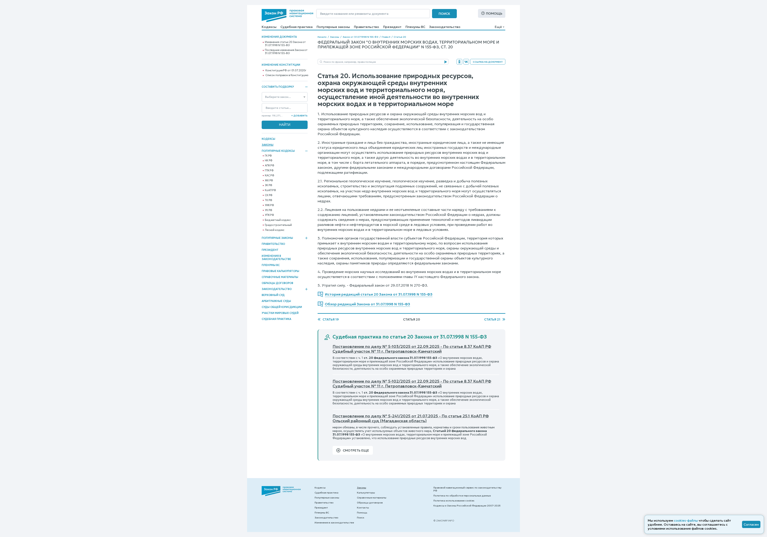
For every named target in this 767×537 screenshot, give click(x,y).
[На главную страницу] (287, 15)
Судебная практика (296, 27)
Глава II (386, 36)
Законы (267, 145)
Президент (392, 27)
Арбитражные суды (276, 301)
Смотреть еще (356, 450)
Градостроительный (278, 225)
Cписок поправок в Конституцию (286, 75)
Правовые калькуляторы (280, 271)
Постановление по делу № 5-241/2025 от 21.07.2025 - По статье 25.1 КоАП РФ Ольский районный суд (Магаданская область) (411, 418)
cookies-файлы (686, 520)
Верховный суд (273, 295)
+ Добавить (299, 115)
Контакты (363, 507)
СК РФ (268, 195)
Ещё (498, 27)
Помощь (494, 13)
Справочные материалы (280, 277)
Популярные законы (333, 27)
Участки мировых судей (280, 313)
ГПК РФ (269, 170)
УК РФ (268, 210)
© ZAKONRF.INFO (443, 520)
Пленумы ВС (415, 27)
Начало (322, 36)
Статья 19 (331, 319)
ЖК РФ (269, 180)
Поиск (444, 14)
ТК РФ (268, 200)
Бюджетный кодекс (278, 220)
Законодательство (444, 27)
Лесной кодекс (274, 230)
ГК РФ (268, 155)
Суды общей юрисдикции (282, 307)
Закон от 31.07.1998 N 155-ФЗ (360, 36)
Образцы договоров (277, 283)
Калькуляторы (366, 492)
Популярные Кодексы (278, 151)
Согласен (751, 524)
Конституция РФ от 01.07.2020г (285, 70)
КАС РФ (269, 175)
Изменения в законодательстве (276, 257)
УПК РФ (269, 215)
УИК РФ (269, 205)
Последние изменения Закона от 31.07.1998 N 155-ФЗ (286, 52)
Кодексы (269, 27)
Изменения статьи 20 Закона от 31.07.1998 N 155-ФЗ (285, 44)
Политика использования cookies (453, 500)
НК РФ (268, 160)
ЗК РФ (268, 185)
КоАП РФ (270, 190)
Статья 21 (492, 319)
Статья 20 (400, 36)
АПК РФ (269, 165)
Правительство (366, 27)
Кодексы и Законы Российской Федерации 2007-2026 (467, 505)
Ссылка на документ (488, 61)
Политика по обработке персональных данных (462, 495)
